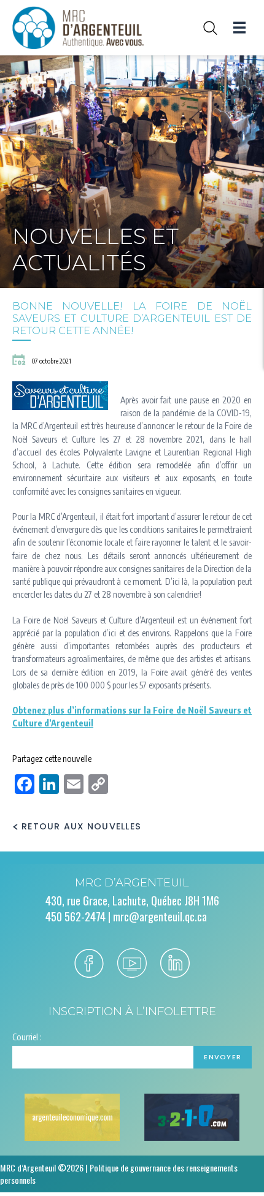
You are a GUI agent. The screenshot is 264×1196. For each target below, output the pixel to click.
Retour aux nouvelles (81, 826)
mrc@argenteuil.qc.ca (160, 916)
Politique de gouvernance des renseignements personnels (119, 1173)
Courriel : (27, 1036)
